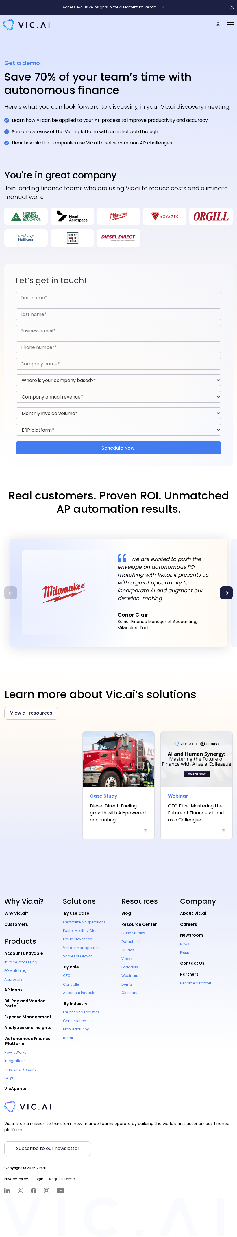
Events (127, 984)
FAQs (8, 1077)
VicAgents (15, 1088)
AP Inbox (13, 990)
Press (184, 952)
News (184, 943)
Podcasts (129, 967)
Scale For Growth (78, 956)
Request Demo (62, 1178)
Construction (74, 1020)
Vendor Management (82, 947)
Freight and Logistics (81, 1012)
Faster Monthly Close (81, 930)
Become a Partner (195, 983)
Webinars (129, 975)
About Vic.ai (193, 913)
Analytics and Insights (27, 1027)
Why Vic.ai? (16, 913)
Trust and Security (20, 1069)
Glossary (129, 992)
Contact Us (192, 963)
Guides (127, 950)
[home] (26, 24)
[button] (230, 24)
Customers (16, 924)
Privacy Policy (16, 1178)
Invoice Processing (20, 962)
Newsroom (191, 935)
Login (38, 1178)
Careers (188, 924)
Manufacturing (76, 1029)
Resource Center (139, 924)
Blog (126, 913)
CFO (66, 975)
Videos (127, 958)
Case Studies (133, 932)
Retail (68, 1037)
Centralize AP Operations (84, 922)
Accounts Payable (23, 953)
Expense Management (27, 1017)
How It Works (15, 1052)
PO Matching (15, 970)
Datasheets (131, 941)
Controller (71, 984)
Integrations (15, 1060)
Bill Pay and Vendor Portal (24, 1003)
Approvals (13, 979)
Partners (189, 974)
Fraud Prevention (77, 939)
